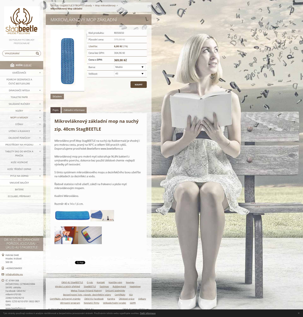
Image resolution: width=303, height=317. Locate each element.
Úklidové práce (126, 298)
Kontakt (101, 282)
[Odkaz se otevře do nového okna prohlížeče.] (67, 61)
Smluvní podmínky (115, 290)
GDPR (133, 302)
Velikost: (93, 73)
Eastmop (104, 286)
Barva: (92, 67)
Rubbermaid (119, 286)
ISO (131, 294)
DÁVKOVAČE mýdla (19, 90)
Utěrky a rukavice (19, 131)
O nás (90, 282)
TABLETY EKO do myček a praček (19, 153)
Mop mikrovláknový (105, 5)
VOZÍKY (19, 110)
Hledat (38, 53)
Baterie (19, 189)
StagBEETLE (90, 286)
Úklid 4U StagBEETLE (61, 5)
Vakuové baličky (19, 182)
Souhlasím (299, 313)
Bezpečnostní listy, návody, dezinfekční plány (87, 294)
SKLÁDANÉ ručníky (19, 103)
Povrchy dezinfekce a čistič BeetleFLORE (19, 81)
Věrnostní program (70, 302)
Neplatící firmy (91, 302)
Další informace (148, 313)
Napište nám (115, 282)
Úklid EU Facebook (94, 298)
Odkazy (142, 298)
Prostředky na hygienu (19, 144)
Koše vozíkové (19, 162)
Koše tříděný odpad (19, 169)
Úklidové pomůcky (19, 137)
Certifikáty (120, 294)
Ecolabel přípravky (19, 196)
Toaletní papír (19, 97)
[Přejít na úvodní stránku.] (21, 19)
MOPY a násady (19, 117)
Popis (56, 110)
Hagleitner (135, 286)
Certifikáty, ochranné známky (65, 298)
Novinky (130, 282)
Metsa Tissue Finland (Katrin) (86, 290)
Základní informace (74, 110)
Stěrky (19, 124)
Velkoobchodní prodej (114, 302)
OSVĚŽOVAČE (19, 72)
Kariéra (111, 298)
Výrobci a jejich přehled (67, 286)
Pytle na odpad (19, 175)
